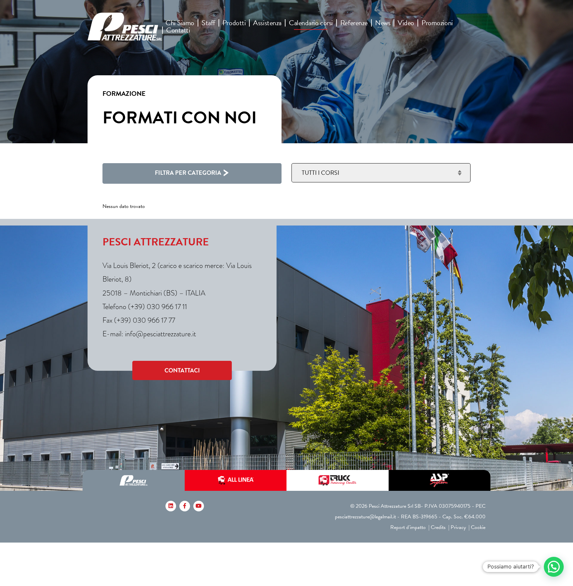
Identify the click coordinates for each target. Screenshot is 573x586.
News (382, 23)
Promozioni (437, 23)
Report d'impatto (408, 527)
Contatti (178, 30)
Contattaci (182, 370)
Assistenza (267, 23)
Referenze (354, 23)
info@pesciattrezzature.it (160, 333)
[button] (554, 567)
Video (406, 23)
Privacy (458, 527)
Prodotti (234, 23)
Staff (208, 23)
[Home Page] (125, 26)
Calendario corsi (311, 23)
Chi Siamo (179, 23)
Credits (438, 527)
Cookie (478, 527)
